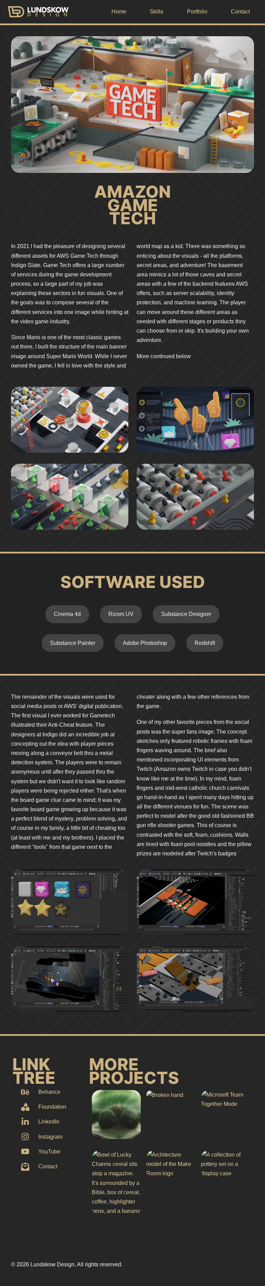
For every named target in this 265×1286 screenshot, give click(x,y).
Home (118, 11)
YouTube (49, 1152)
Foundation (52, 1107)
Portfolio (197, 11)
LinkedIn (48, 1122)
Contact (240, 11)
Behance (49, 1092)
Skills (156, 11)
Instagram (50, 1137)
